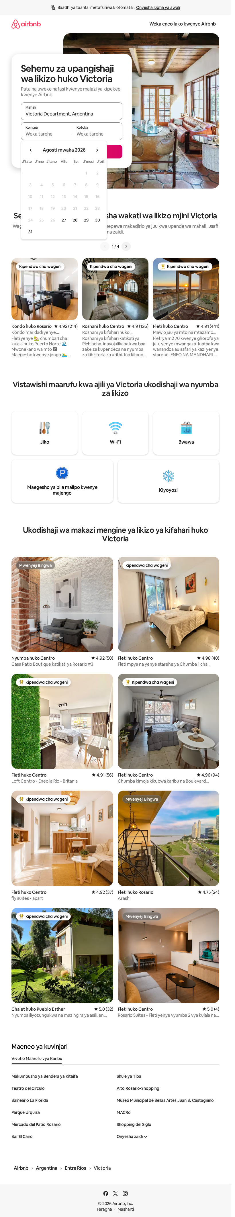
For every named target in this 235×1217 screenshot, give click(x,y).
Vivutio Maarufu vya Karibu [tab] (36, 1058)
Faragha (104, 1209)
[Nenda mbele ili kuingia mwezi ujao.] (97, 150)
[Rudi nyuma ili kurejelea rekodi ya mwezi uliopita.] (31, 150)
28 (75, 220)
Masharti (125, 1209)
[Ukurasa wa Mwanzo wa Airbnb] (26, 24)
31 (30, 231)
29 (86, 220)
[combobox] (72, 113)
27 (64, 220)
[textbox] (46, 133)
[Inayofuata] (126, 246)
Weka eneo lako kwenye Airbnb (182, 24)
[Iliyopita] (104, 246)
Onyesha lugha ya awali (158, 7)
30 (97, 220)
